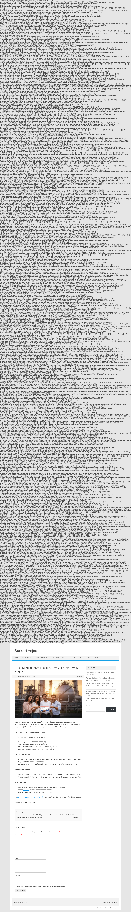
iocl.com (26, 790)
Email (17, 867)
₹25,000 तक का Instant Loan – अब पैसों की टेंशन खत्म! (100, 672)
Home (16, 658)
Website (17, 875)
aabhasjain (20, 676)
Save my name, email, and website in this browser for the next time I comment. (40, 886)
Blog (88, 658)
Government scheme (59, 658)
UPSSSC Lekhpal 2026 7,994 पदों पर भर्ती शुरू (31, 797)
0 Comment (78, 676)
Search (88, 706)
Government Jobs (42, 658)
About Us (97, 658)
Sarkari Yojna (25, 651)
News (73, 658)
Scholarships (27, 658)
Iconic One (96, 908)
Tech (80, 658)
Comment (18, 835)
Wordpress (115, 908)
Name (17, 858)
